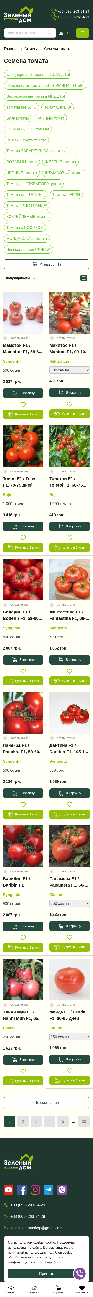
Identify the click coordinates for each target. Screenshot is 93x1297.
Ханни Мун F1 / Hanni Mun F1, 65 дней (20, 1016)
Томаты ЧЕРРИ (66, 195)
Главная (11, 49)
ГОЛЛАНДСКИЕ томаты (27, 129)
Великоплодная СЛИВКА (28, 249)
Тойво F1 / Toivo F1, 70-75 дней (20, 482)
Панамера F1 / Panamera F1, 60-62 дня (69, 883)
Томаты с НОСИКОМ (24, 227)
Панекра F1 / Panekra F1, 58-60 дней (21, 749)
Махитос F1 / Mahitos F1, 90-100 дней (68, 349)
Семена (31, 49)
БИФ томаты (17, 118)
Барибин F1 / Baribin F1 (16, 882)
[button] (82, 33)
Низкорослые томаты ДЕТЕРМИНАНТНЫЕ (45, 85)
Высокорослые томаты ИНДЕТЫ (35, 96)
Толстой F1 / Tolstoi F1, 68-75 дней (66, 483)
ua (61, 33)
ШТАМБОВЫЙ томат (63, 173)
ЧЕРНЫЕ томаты (21, 173)
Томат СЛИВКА (57, 107)
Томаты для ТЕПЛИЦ (25, 195)
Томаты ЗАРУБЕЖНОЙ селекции (36, 151)
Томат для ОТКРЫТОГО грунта (33, 184)
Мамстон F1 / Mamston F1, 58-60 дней (22, 349)
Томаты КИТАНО (21, 107)
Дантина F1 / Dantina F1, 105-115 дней (69, 749)
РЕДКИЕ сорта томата (26, 140)
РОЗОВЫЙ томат (21, 162)
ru (69, 33)
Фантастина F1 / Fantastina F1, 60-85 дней (67, 616)
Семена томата (58, 49)
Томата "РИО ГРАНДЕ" (27, 205)
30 (84, 1121)
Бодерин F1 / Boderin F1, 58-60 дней (21, 616)
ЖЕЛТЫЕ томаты (60, 162)
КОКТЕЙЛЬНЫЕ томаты (28, 216)
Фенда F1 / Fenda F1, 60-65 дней (67, 1015)
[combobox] (30, 33)
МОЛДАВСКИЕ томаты (26, 238)
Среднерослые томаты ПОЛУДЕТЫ (38, 74)
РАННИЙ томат (50, 118)
